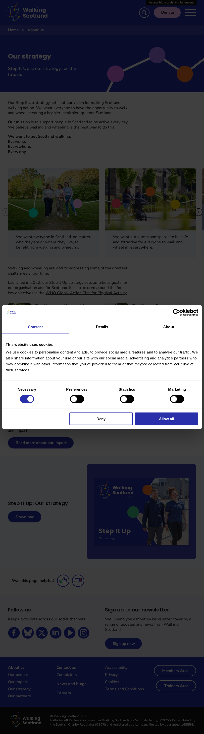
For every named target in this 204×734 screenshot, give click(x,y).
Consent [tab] (35, 326)
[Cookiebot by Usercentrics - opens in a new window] (176, 312)
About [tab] (168, 326)
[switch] (77, 399)
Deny (101, 419)
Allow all (166, 419)
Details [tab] (102, 326)
